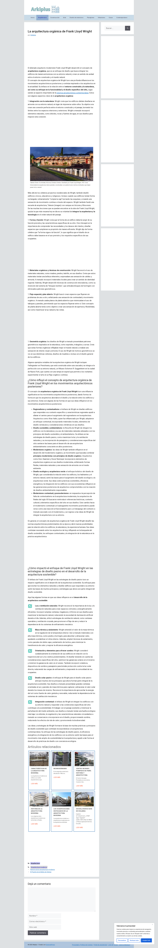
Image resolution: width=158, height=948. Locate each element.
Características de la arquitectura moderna (39, 771)
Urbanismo (101, 17)
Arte (64, 17)
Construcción (54, 17)
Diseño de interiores (76, 17)
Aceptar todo (146, 940)
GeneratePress (50, 945)
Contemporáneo (121, 17)
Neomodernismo (60, 768)
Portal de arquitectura (100, 945)
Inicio (32, 17)
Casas (111, 17)
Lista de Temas (113, 945)
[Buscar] (127, 28)
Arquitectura (42, 17)
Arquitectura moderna (39, 867)
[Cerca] (152, 924)
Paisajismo (90, 17)
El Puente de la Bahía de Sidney (40, 872)
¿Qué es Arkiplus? (124, 945)
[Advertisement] (61, 53)
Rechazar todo (134, 940)
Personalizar (122, 940)
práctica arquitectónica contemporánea (73, 93)
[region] (134, 933)
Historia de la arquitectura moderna (36, 811)
